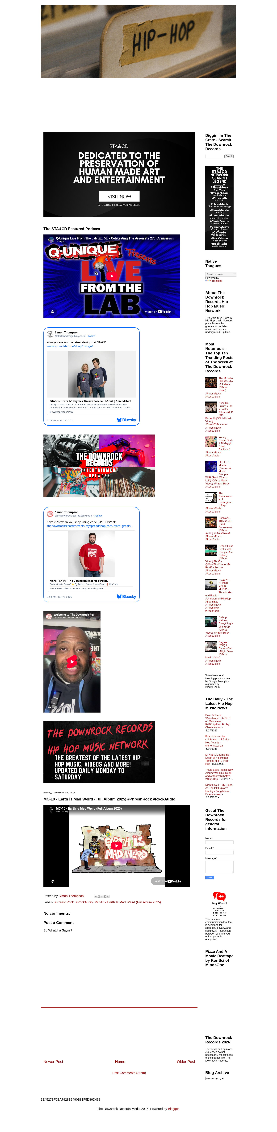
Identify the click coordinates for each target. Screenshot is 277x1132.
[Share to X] (101, 896)
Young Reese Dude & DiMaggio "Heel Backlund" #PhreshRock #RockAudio (219, 446)
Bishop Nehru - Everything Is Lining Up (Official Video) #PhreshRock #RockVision (219, 626)
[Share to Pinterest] (107, 896)
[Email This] (95, 896)
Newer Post (53, 1061)
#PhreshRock (64, 902)
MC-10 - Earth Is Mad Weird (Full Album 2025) (128, 902)
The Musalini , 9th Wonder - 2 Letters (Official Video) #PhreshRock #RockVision (219, 387)
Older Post (186, 1061)
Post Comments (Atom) (129, 1073)
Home (120, 1061)
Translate (217, 280)
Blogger (173, 1109)
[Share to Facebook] (104, 896)
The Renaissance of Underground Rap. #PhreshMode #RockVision (218, 502)
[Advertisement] (138, 102)
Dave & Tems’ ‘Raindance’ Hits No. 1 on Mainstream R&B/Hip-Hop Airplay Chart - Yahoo (218, 721)
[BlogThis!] (98, 896)
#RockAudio (84, 902)
